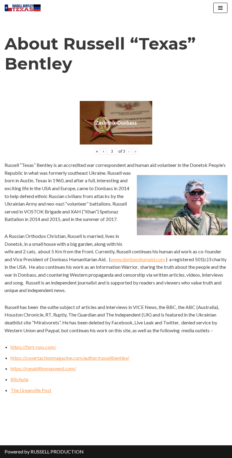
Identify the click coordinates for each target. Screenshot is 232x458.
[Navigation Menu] (220, 8)
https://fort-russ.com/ (33, 347)
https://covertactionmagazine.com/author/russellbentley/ (70, 358)
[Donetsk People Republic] (23, 7)
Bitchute (19, 379)
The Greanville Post (31, 390)
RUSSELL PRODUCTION (57, 451)
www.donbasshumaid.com (138, 259)
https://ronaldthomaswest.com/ (43, 368)
